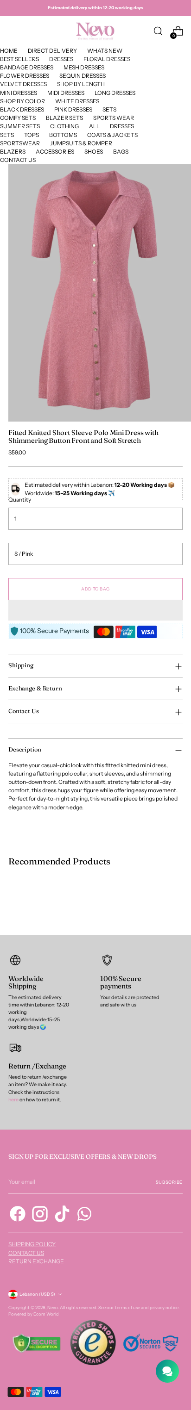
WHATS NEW (104, 50)
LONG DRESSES (115, 92)
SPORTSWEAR (20, 143)
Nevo (52, 1307)
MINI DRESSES (18, 92)
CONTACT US (18, 159)
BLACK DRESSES (22, 109)
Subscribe (169, 1182)
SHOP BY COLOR (22, 101)
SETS (109, 109)
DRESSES (61, 59)
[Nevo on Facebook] (17, 1215)
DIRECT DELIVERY (52, 50)
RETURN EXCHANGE (36, 1261)
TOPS (31, 134)
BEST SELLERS (19, 59)
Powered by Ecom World (33, 1314)
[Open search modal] (157, 31)
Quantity (19, 499)
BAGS (120, 151)
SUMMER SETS (20, 126)
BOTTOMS (63, 134)
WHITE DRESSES (77, 101)
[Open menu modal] (13, 31)
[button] (95, 610)
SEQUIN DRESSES (82, 75)
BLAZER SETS (64, 117)
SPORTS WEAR (113, 117)
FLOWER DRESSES (24, 75)
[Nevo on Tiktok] (62, 1215)
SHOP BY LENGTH (81, 84)
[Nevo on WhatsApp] (84, 1215)
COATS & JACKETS (112, 134)
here (13, 1100)
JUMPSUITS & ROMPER (81, 143)
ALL (94, 126)
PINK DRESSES (73, 109)
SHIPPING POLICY (32, 1244)
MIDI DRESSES (65, 92)
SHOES (93, 151)
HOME (9, 50)
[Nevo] (95, 31)
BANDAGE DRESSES (26, 67)
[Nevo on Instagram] (40, 1215)
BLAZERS (12, 151)
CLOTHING (64, 126)
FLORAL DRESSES (106, 59)
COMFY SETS (18, 117)
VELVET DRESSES (23, 84)
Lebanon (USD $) (37, 1294)
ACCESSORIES (55, 151)
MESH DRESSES (84, 67)
